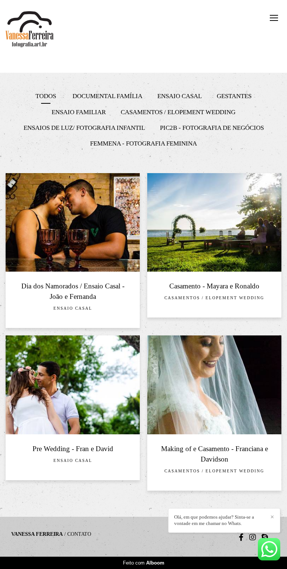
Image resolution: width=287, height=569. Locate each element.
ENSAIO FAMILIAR (79, 112)
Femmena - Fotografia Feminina (143, 143)
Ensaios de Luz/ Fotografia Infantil (84, 127)
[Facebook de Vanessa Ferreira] (241, 537)
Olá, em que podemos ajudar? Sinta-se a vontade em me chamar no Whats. (214, 520)
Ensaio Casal (179, 96)
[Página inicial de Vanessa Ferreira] (42, 30)
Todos (46, 96)
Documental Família (107, 96)
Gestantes (234, 96)
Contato (79, 534)
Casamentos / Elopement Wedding (178, 112)
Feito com (143, 563)
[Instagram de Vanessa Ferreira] (252, 537)
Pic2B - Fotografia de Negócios (212, 127)
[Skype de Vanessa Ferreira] (265, 537)
